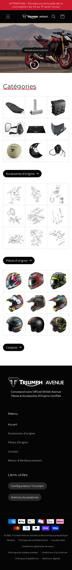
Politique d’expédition (27, 558)
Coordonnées (58, 540)
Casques (11, 347)
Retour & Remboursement (25, 460)
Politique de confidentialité (33, 540)
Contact (13, 451)
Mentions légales (51, 558)
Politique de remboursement (23, 552)
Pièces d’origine (18, 442)
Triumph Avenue (20, 535)
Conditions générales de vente (38, 546)
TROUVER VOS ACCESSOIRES (36, 50)
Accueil (12, 424)
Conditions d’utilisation (54, 552)
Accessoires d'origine (20, 174)
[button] (8, 16)
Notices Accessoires (24, 497)
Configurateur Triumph (27, 486)
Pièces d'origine (17, 260)
